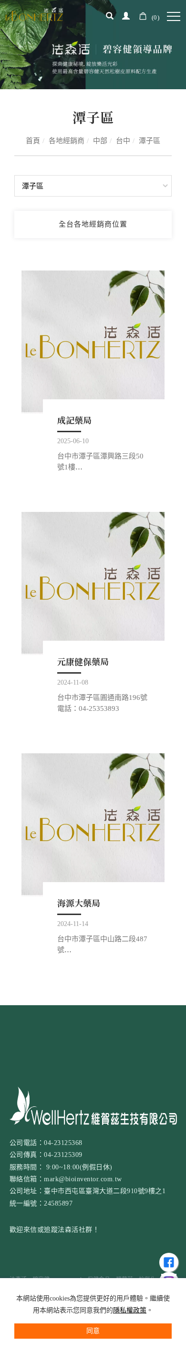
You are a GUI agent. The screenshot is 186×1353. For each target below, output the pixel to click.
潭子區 (149, 141)
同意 (93, 1330)
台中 (123, 141)
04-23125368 (63, 1142)
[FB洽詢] (168, 1262)
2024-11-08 (72, 682)
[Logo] (34, 13)
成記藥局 (74, 420)
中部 (100, 141)
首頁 (33, 141)
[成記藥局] (93, 342)
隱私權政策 (129, 1310)
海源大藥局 (78, 902)
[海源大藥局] (93, 824)
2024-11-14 (72, 923)
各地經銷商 (66, 141)
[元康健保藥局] (93, 583)
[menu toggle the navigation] (173, 16)
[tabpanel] (93, 44)
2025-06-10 (73, 441)
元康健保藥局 (83, 661)
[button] (110, 17)
